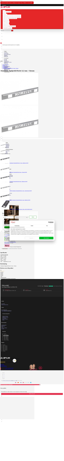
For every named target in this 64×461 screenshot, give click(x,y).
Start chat (5, 236)
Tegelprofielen (4, 67)
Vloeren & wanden (5, 64)
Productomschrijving (13, 248)
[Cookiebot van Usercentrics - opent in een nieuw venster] (49, 222)
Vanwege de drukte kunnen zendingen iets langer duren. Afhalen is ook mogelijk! (17, 2)
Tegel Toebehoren (5, 66)
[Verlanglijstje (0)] (0, 62)
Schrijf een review (3, 277)
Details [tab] (32, 225)
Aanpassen (31, 238)
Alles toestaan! (46, 238)
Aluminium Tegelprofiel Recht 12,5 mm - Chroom (10, 68)
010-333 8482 (8, 234)
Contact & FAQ (6, 243)
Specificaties (5, 248)
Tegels (3, 65)
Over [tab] (47, 225)
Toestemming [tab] (17, 225)
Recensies (20, 248)
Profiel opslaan (32, 393)
